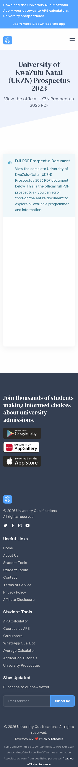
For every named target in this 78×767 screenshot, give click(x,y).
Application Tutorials (20, 658)
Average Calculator (19, 650)
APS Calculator (15, 621)
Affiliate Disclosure (19, 599)
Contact (10, 577)
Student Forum (15, 570)
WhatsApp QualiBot (19, 643)
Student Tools (15, 562)
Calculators (13, 635)
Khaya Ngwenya (52, 738)
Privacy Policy (14, 592)
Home (8, 548)
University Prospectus (21, 665)
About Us (10, 555)
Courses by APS (16, 628)
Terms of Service (17, 585)
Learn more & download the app (39, 23)
